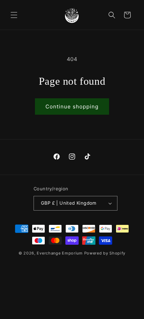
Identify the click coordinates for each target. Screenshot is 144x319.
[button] (14, 15)
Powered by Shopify (105, 253)
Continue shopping (72, 106)
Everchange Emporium (59, 253)
